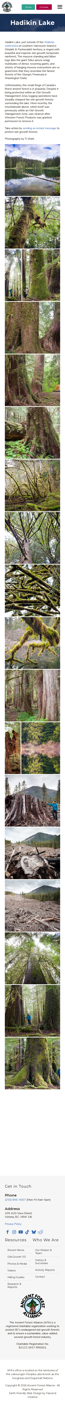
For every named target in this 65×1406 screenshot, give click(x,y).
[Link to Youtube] (20, 1232)
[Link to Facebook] (7, 1232)
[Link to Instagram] (14, 1232)
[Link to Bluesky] (34, 1232)
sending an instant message (39, 128)
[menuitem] (28, 16)
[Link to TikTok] (27, 1232)
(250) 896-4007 (15, 1200)
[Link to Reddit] (40, 1232)
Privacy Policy (13, 1224)
